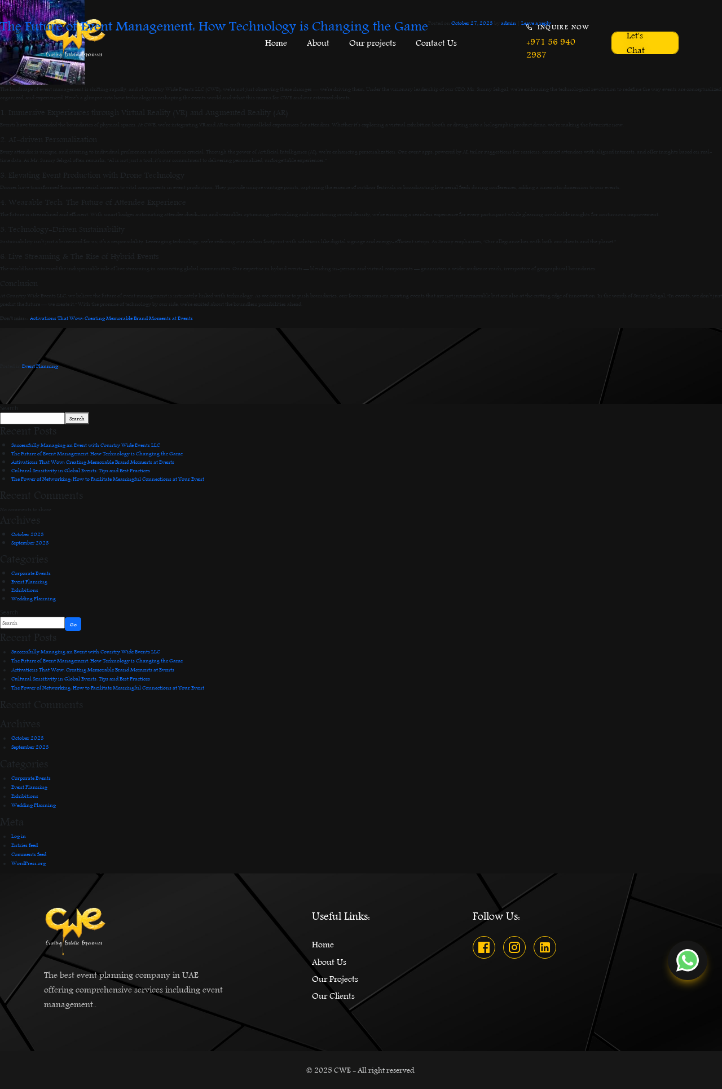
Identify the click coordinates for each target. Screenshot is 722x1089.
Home (323, 944)
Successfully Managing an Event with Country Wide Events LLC (85, 445)
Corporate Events (31, 573)
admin (508, 22)
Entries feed (24, 845)
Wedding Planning (33, 598)
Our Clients (333, 996)
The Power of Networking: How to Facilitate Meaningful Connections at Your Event (107, 478)
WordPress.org (28, 863)
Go (73, 624)
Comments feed (28, 854)
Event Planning (40, 366)
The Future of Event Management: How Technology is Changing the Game (214, 27)
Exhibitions (24, 590)
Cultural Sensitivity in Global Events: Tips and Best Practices (80, 470)
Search (9, 408)
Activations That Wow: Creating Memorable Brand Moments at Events (111, 318)
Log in (18, 836)
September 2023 (30, 542)
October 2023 (27, 534)
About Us (329, 962)
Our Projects (335, 979)
